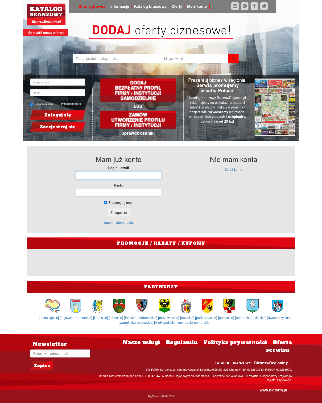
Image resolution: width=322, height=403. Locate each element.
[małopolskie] (147, 317)
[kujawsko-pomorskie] (76, 317)
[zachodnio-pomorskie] (194, 322)
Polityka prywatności (235, 342)
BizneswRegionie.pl (271, 363)
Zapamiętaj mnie (44, 104)
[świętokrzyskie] (279, 317)
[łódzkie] (130, 317)
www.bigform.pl (273, 390)
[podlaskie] (226, 317)
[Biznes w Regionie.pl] (46, 14)
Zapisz (42, 366)
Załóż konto (233, 169)
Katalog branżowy (150, 6)
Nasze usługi (141, 342)
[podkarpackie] (206, 317)
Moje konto (197, 6)
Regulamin (182, 342)
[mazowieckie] (169, 317)
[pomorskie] (244, 317)
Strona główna (92, 6)
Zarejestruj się (57, 127)
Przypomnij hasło (71, 103)
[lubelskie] (101, 317)
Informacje (119, 6)
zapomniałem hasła (118, 222)
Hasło (119, 185)
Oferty (176, 6)
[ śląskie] (260, 317)
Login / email (118, 167)
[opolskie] (187, 317)
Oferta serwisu (279, 346)
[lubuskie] (116, 317)
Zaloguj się (57, 115)
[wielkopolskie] (165, 322)
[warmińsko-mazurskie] (136, 322)
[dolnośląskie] (49, 317)
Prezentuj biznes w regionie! (217, 79)
